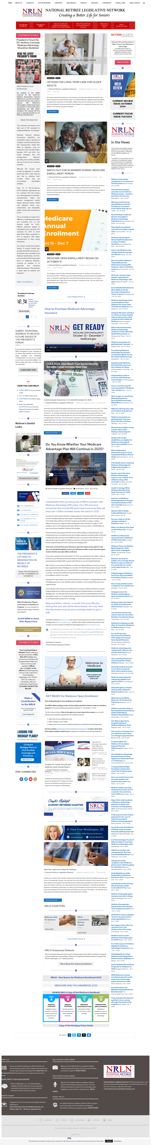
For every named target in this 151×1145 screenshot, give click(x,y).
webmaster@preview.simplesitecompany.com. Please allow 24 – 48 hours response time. (27, 1105)
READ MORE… (81, 1068)
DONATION (23, 410)
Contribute (107, 3)
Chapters (58, 3)
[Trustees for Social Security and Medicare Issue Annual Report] (59, 751)
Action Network (44, 3)
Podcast (83, 3)
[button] (20, 307)
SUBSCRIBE (23, 394)
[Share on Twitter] (74, 1032)
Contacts (30, 3)
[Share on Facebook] (69, 1032)
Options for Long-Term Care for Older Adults (99, 775)
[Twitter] (26, 783)
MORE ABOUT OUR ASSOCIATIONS (15, 1077)
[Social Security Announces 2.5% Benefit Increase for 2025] (76, 378)
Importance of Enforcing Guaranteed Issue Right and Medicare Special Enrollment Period (99, 746)
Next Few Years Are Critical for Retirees (60, 870)
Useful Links (120, 3)
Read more (24, 315)
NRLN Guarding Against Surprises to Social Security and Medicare (98, 762)
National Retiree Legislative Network (62, 89)
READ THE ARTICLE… (25, 282)
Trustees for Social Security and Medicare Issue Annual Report (58, 765)
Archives (94, 3)
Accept (109, 1141)
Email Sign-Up (135, 3)
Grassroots (71, 3)
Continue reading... (52, 433)
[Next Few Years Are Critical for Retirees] (76, 854)
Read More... (118, 1141)
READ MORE (93, 1105)
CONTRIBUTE (24, 402)
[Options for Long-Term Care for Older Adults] (76, 54)
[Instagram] (35, 783)
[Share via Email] (89, 1032)
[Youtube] (30, 783)
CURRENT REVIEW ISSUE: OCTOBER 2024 (123, 104)
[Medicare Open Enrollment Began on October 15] (76, 230)
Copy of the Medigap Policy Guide (76, 1023)
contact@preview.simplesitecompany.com (72, 729)
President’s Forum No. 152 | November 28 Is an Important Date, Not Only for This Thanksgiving (33, 305)
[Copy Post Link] (84, 1032)
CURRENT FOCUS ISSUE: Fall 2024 (123, 115)
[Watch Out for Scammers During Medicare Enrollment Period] (76, 142)
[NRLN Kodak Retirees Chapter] (100, 920)
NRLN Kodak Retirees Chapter (82, 919)
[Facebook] (21, 783)
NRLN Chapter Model (54, 917)
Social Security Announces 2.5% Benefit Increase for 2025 (68, 400)
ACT (20, 399)
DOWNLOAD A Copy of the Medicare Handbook (76, 990)
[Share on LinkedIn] (79, 1032)
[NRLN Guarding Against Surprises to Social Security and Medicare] (84, 762)
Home (10, 3)
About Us (18, 3)
